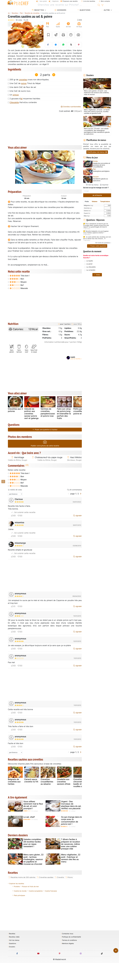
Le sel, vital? (29, 817)
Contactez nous (67, 934)
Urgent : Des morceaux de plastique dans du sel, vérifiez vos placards (71, 805)
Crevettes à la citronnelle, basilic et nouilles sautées (80, 783)
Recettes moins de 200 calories (23, 877)
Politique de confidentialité (71, 937)
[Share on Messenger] (56, 44)
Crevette (60, 877)
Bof (22, 285)
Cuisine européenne (36, 891)
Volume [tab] (94, 201)
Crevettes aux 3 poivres (15, 410)
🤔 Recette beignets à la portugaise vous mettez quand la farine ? (95, 232)
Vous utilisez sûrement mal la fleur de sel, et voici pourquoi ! (33, 805)
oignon (16, 95)
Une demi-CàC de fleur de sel (23, 87)
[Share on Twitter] (71, 44)
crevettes (23, 79)
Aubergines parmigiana (101, 171)
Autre (106, 10)
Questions (84, 10)
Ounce (87, 210)
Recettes (39, 10)
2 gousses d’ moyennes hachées (25, 98)
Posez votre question (98, 246)
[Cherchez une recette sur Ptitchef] (99, 5)
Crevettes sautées (46, 877)
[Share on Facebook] (48, 44)
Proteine (17, 886)
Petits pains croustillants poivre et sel (79, 411)
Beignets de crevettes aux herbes (14, 781)
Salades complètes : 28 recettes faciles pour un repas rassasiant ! (32, 843)
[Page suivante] (80, 494)
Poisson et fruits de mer (30, 886)
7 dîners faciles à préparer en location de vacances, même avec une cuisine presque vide (70, 844)
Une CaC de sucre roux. (20, 91)
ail (21, 98)
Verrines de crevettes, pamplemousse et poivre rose (48, 412)
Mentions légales (68, 943)
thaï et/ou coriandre (23, 102)
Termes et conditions (69, 940)
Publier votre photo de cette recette (45, 446)
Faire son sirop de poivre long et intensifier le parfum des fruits (64, 413)
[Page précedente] (68, 494)
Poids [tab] (87, 201)
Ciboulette (14, 102)
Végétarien (55, 1)
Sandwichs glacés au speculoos (100, 179)
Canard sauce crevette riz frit (31, 780)
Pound (87, 213)
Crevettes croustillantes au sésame (47, 781)
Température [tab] (105, 201)
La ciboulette (91, 267)
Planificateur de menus (96, 152)
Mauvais (24, 288)
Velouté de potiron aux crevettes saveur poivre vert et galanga (31, 413)
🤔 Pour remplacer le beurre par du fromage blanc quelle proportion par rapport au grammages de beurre (96, 225)
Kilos (87, 216)
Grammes (88, 208)
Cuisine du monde (20, 891)
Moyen (23, 282)
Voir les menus (93, 185)
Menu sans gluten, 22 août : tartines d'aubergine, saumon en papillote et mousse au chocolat (33, 859)
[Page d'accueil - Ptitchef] (9, 13)
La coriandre (90, 270)
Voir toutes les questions (102, 242)
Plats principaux (19, 895)
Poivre (70, 877)
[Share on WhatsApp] (63, 44)
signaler (78, 516)
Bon (22, 279)
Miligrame (88, 205)
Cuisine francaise (51, 891)
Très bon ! (24, 276)
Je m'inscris (97, 195)
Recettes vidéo (14, 937)
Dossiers (61, 10)
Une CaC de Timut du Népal (25, 83)
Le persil (89, 264)
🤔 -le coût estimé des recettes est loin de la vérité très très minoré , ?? (97, 237)
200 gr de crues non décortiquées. (29, 79)
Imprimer (105, 185)
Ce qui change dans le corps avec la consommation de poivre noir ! (71, 820)
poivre (23, 83)
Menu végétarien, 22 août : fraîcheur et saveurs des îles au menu (70, 858)
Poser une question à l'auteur (45, 430)
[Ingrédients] (3, 481)
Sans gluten (43, 1)
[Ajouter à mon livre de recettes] (48, 35)
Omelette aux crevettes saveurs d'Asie (63, 781)
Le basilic (89, 261)
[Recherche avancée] (102, 5)
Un (14, 95)
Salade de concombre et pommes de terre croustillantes (101, 165)
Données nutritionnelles (72, 107)
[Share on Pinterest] (79, 44)
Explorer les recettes (16, 883)
